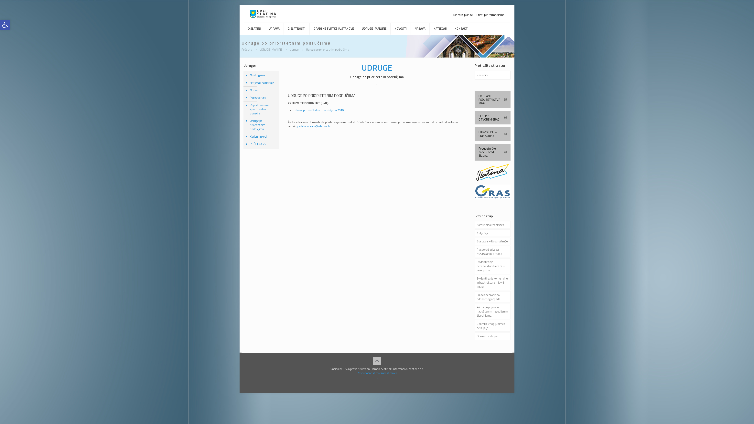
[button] (5, 25)
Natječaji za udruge (262, 82)
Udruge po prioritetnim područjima (327, 49)
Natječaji (482, 233)
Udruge (294, 49)
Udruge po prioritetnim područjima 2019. (319, 110)
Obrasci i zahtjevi (487, 336)
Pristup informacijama (490, 14)
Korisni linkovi (258, 136)
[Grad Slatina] (263, 14)
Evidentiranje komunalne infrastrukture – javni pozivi (492, 282)
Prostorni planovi (462, 14)
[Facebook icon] (377, 379)
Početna (247, 49)
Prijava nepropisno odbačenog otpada (488, 297)
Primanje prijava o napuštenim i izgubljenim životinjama (492, 311)
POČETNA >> (258, 144)
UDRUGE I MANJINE (271, 49)
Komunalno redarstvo (490, 225)
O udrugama (257, 75)
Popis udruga (258, 97)
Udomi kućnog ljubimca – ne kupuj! (492, 326)
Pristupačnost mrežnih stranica (377, 373)
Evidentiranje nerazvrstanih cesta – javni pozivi (491, 266)
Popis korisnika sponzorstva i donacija (259, 109)
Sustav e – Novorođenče (492, 241)
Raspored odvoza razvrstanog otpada (489, 251)
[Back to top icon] (377, 361)
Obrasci (254, 90)
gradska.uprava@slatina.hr (313, 126)
